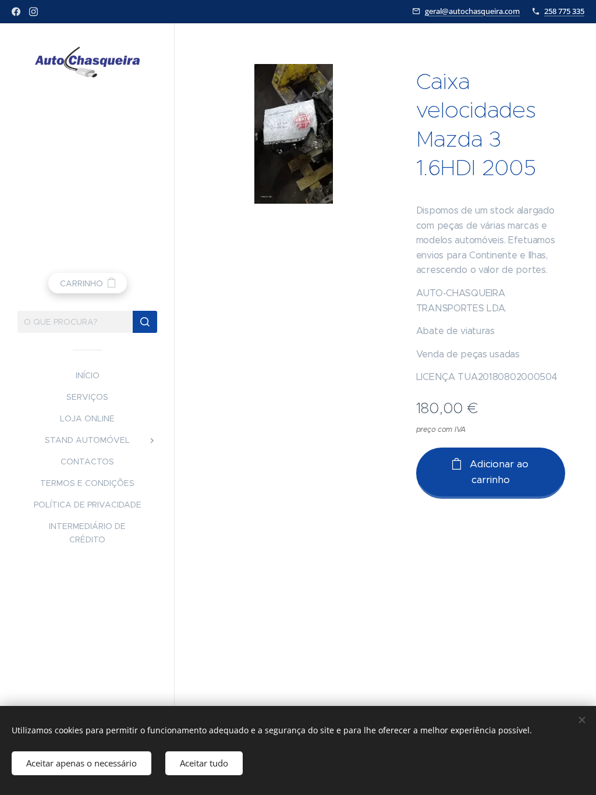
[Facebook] (16, 12)
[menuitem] (87, 375)
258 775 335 (564, 11)
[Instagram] (33, 12)
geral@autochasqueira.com (472, 11)
